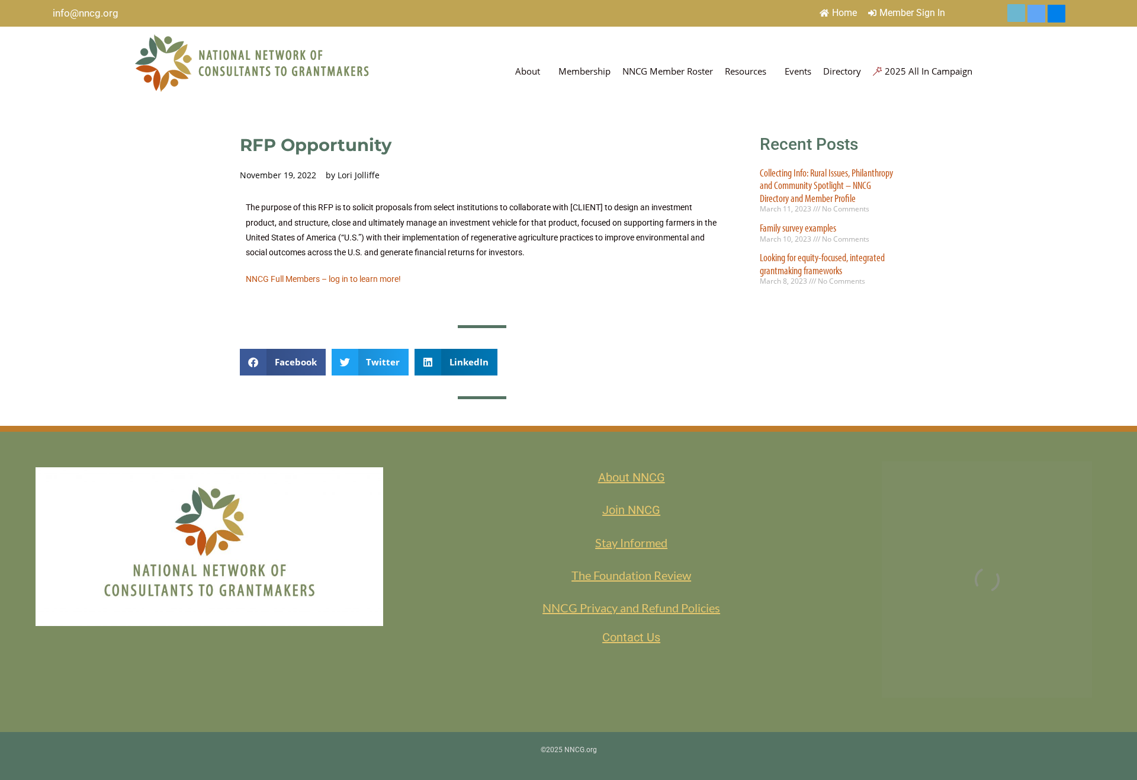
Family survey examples (798, 228)
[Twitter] (1016, 13)
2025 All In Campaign (928, 71)
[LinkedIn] (1036, 14)
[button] (283, 362)
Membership (584, 71)
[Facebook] (1056, 14)
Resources (745, 71)
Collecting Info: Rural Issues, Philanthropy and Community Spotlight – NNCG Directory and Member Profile (826, 185)
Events (798, 71)
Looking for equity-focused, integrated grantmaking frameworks (822, 264)
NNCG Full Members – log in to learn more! (323, 279)
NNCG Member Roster (667, 71)
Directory (842, 71)
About (527, 71)
